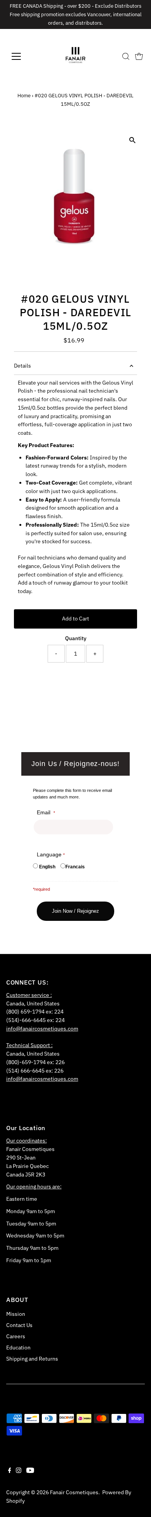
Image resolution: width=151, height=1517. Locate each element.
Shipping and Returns (32, 1358)
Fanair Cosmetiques (74, 1492)
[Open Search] (125, 56)
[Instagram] (18, 1471)
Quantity (75, 638)
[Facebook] (9, 1471)
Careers (15, 1336)
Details (22, 365)
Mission (15, 1313)
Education (18, 1347)
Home (24, 95)
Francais (75, 867)
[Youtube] (30, 1471)
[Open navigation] (22, 56)
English (47, 867)
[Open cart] (139, 56)
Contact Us (19, 1325)
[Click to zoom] (132, 140)
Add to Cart (75, 618)
